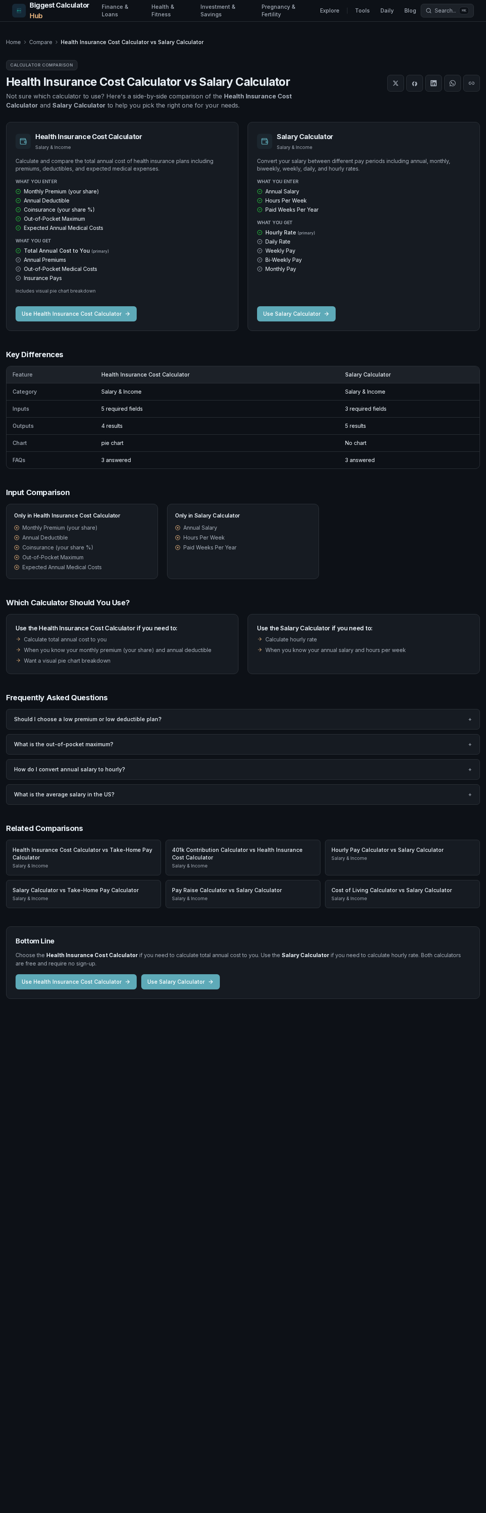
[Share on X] (395, 83)
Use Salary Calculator (291, 313)
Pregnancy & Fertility (278, 10)
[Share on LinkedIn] (433, 83)
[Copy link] (471, 83)
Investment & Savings (217, 10)
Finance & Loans (115, 10)
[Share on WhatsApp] (452, 83)
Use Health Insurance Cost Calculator (72, 313)
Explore (329, 10)
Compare (40, 42)
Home (13, 42)
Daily (387, 10)
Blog (410, 10)
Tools (362, 10)
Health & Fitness (162, 10)
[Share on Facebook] (414, 83)
